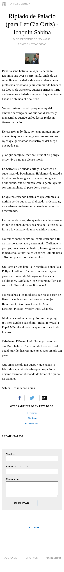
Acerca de (11, 558)
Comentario (12, 479)
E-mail (17, 466)
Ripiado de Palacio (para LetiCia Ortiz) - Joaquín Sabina (32, 24)
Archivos (32, 558)
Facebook (20, 398)
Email (44, 398)
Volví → (38, 527)
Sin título (32, 418)
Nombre (10, 454)
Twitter (32, 398)
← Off (27, 527)
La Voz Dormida (19, 4)
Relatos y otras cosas (32, 44)
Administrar (53, 558)
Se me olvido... (32, 423)
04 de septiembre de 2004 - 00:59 (31, 39)
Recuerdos (32, 413)
